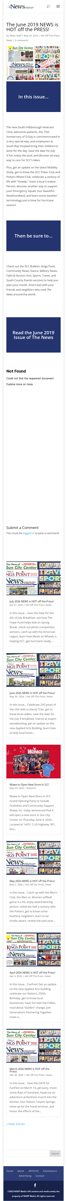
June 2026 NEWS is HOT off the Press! (32, 693)
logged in (28, 533)
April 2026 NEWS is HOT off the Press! (32, 972)
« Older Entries (15, 1124)
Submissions (50, 1170)
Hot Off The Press (50, 35)
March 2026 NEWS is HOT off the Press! (29, 1070)
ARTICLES (33, 1170)
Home (10, 1170)
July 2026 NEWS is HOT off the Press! (32, 601)
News (9, 40)
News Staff (15, 35)
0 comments (21, 40)
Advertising (25, 1175)
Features (31, 788)
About (20, 1170)
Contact (40, 1175)
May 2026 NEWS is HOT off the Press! (32, 881)
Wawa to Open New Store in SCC (29, 784)
